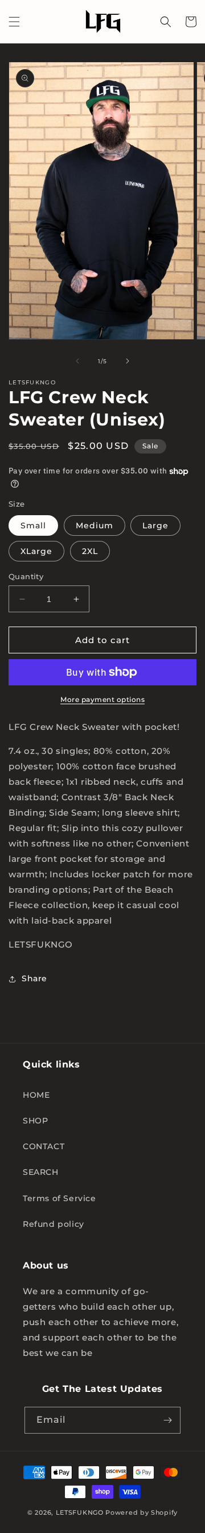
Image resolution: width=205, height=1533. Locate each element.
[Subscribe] (167, 1420)
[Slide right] (127, 361)
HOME (36, 1095)
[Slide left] (77, 361)
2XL (90, 551)
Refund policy (53, 1224)
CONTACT (43, 1146)
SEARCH (41, 1172)
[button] (14, 21)
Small (33, 525)
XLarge (36, 551)
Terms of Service (59, 1198)
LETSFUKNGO (80, 1512)
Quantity (26, 576)
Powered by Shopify (141, 1512)
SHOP (35, 1120)
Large (155, 525)
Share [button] (34, 978)
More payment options (102, 699)
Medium (94, 525)
